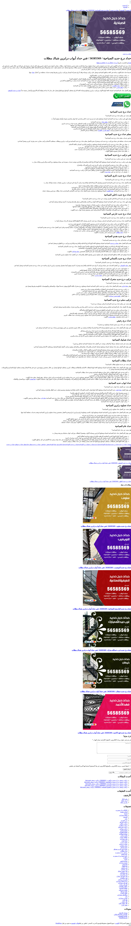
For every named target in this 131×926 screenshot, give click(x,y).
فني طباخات (123, 873)
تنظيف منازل (123, 837)
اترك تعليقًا (100, 63)
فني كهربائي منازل (121, 876)
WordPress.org (123, 918)
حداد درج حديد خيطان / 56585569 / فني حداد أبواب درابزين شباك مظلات (105, 691)
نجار (126, 896)
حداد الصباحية (104, 444)
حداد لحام (62, 444)
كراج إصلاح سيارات (121, 881)
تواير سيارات (123, 839)
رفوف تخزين (112, 317)
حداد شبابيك (75, 251)
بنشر (126, 818)
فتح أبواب (124, 864)
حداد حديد (108, 172)
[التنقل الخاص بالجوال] (130, 1)
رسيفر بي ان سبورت (121, 852)
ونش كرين (124, 905)
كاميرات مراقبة (122, 879)
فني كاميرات (123, 874)
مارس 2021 (123, 802)
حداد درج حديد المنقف (14, 90)
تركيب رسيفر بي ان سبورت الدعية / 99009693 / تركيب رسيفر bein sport (106, 784)
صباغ (125, 859)
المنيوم (125, 817)
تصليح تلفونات (123, 832)
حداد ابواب (119, 390)
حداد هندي (33, 379)
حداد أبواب (124, 840)
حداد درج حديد (127, 54)
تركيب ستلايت (123, 825)
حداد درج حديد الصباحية (71, 444)
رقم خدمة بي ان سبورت (120, 856)
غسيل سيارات (123, 863)
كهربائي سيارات (122, 883)
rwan (129, 63)
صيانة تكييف (123, 861)
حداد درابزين (98, 275)
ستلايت (125, 857)
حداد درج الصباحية (83, 444)
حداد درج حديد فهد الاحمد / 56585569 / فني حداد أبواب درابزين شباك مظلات (104, 733)
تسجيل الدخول (123, 913)
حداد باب (43, 398)
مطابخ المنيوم (123, 888)
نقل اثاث (124, 900)
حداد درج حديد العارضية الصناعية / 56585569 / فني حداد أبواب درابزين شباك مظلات (102, 609)
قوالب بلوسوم (75, 923)
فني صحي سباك (122, 871)
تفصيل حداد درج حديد (125, 444)
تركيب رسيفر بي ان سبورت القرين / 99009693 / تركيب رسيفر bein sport (106, 780)
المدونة (125, 7)
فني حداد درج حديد (37, 444)
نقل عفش (124, 901)
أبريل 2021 (124, 801)
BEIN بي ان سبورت (121, 810)
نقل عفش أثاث (123, 903)
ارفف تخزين (119, 87)
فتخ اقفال (124, 866)
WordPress (59, 923)
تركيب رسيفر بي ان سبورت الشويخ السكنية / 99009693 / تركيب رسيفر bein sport (103, 787)
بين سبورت (124, 820)
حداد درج (91, 444)
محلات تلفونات (123, 886)
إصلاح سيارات (123, 815)
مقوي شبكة (123, 891)
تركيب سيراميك (122, 827)
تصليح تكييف (123, 830)
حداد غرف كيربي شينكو (120, 849)
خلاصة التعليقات (122, 916)
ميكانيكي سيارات (122, 895)
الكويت (117, 923)
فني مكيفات (123, 878)
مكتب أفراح (123, 893)
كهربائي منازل (123, 885)
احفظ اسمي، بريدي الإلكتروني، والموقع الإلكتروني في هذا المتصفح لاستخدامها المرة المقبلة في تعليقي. (99, 766)
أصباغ (125, 813)
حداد (33, 72)
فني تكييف (124, 868)
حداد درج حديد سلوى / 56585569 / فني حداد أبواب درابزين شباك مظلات (106, 526)
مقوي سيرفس (123, 890)
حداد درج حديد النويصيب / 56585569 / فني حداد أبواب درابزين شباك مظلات (105, 567)
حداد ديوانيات (123, 846)
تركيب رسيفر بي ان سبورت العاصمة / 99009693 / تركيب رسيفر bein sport (105, 782)
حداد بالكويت (116, 85)
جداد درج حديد (114, 444)
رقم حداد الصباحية (53, 444)
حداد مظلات (119, 232)
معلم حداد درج (22, 444)
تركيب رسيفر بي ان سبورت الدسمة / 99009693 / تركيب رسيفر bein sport (106, 785)
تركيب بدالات (123, 824)
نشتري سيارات (123, 898)
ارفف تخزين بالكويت (104, 130)
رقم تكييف (124, 854)
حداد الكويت (109, 191)
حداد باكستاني (124, 265)
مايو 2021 (124, 799)
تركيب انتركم (123, 822)
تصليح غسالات (123, 834)
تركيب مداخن (123, 829)
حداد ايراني (125, 286)
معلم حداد (105, 122)
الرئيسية (125, 5)
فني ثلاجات (124, 869)
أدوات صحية (123, 812)
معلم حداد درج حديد (12, 444)
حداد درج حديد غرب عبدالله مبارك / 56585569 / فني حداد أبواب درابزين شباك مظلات (101, 650)
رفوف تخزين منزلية (115, 296)
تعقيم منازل (123, 835)
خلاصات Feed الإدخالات (120, 914)
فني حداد (45, 444)
